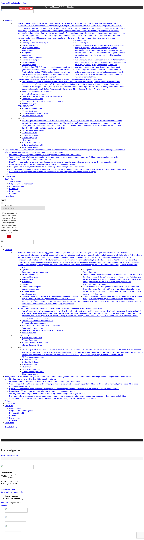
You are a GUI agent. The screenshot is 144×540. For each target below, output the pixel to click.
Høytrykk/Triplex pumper (31, 47)
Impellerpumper (28, 50)
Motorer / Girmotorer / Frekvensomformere (37, 91)
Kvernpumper (27, 52)
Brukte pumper (14, 191)
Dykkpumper (26, 40)
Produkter (8, 20)
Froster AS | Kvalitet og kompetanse (14, 3)
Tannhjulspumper (81, 43)
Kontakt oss (9, 196)
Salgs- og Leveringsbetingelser (21, 184)
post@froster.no (54, 7)
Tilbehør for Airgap (29, 103)
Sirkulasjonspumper (29, 137)
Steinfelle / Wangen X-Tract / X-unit (35, 113)
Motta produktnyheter (26, 8)
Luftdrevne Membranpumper (32, 57)
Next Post (15, 455)
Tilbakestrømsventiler (30, 147)
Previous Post (6, 455)
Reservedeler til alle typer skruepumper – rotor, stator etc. (43, 101)
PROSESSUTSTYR (25, 106)
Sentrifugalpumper (29, 64)
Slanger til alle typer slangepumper (35, 94)
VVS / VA (21, 118)
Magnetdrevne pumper (30, 60)
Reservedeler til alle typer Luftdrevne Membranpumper (42, 96)
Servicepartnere (15, 181)
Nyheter (8, 174)
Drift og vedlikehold (16, 186)
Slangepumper (80, 40)
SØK (3, 200)
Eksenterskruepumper (30, 45)
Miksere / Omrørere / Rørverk (32, 115)
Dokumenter (13, 188)
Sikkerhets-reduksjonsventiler (33, 145)
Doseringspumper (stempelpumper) (35, 43)
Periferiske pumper (29, 62)
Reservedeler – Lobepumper (32, 98)
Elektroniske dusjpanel (30, 135)
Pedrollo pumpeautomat (31, 142)
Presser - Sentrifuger (29, 111)
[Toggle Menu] (2, 246)
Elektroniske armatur (29, 133)
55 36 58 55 (70, 7)
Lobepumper (26, 55)
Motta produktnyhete (8, 489)
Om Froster (9, 179)
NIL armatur (26, 140)
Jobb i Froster (10, 176)
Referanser (13, 193)
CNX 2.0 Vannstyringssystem (33, 130)
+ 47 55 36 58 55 (72, 442)
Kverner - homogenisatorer (32, 108)
